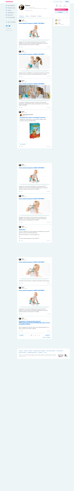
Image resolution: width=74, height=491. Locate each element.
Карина (22, 20)
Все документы (60, 350)
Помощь (30, 350)
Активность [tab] (34, 16)
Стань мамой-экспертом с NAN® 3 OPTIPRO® (31, 23)
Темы (45, 352)
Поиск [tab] (27, 16)
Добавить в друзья (61, 9)
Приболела (22, 229)
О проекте (21, 350)
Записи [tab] (22, 16)
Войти (67, 1)
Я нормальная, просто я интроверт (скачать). (33, 117)
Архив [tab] (40, 16)
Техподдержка (8, 28)
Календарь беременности (32, 352)
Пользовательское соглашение (39, 350)
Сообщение (60, 12)
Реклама (25, 350)
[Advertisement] (62, 44)
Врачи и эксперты (22, 352)
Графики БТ (40, 352)
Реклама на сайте (9, 30)
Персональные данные (50, 350)
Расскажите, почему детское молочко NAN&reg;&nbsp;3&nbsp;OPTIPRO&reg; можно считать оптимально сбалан (34, 323)
